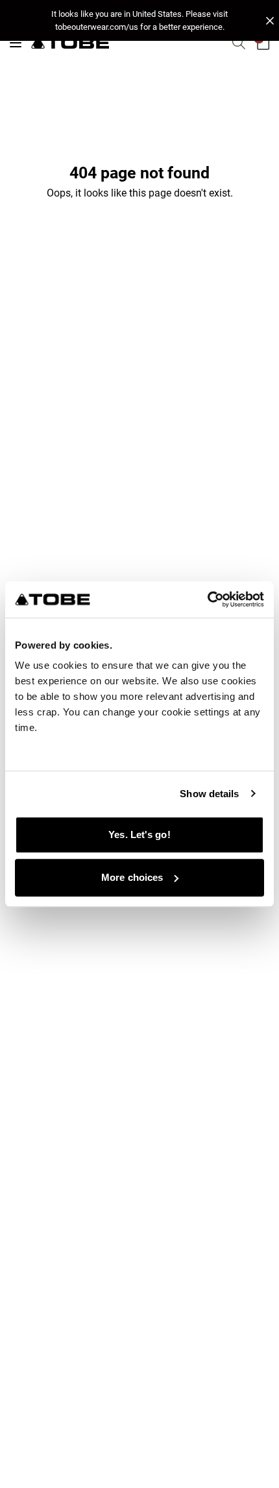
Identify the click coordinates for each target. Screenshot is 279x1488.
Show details (209, 793)
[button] (139, 20)
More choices (132, 877)
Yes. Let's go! (139, 834)
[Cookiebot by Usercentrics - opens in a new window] (207, 599)
